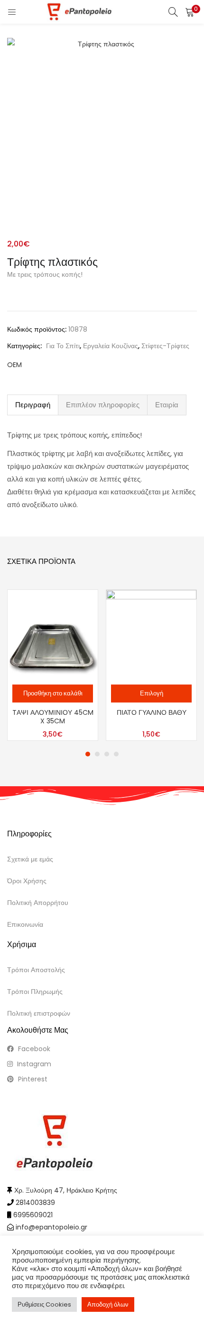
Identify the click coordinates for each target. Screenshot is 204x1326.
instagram (33, 1064)
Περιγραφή (32, 405)
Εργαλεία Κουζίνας (110, 346)
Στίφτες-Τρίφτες (165, 346)
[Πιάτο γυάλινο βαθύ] (151, 634)
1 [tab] (87, 754)
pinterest (31, 1079)
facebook (33, 1049)
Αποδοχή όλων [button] (108, 1304)
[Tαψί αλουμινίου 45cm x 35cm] (53, 634)
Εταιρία (166, 405)
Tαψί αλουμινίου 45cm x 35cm (52, 716)
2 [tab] (97, 754)
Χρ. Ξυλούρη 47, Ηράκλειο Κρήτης (65, 1190)
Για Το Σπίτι (63, 346)
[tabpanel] (52, 665)
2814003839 (35, 1202)
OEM (14, 364)
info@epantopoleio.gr (51, 1227)
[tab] (32, 405)
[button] (190, 12)
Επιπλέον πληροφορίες (102, 405)
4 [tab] (116, 754)
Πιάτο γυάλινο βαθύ (151, 712)
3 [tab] (106, 754)
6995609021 (33, 1215)
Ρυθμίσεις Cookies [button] (44, 1304)
